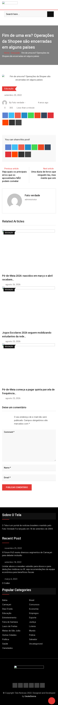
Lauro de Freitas (9, 626)
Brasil (31, 600)
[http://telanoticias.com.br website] (27, 102)
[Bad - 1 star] (2, 417)
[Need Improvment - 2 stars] (4, 417)
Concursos (34, 604)
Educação (15, 53)
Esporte (32, 617)
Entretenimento (9, 617)
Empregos (34, 613)
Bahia (4, 600)
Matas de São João (11, 630)
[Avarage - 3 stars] (7, 417)
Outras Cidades (9, 635)
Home (6, 53)
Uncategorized (36, 643)
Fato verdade (32, 195)
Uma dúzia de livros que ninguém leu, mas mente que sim (43, 174)
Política (5, 639)
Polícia (32, 635)
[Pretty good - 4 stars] (9, 417)
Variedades (7, 648)
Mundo (32, 630)
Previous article (11, 168)
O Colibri (6, 583)
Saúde (5, 643)
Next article (48, 168)
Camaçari (6, 604)
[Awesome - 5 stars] (11, 417)
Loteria (32, 626)
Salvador (33, 639)
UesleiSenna (30, 696)
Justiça (32, 622)
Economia (33, 609)
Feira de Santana (10, 622)
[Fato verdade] (30, 102)
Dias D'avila (7, 609)
